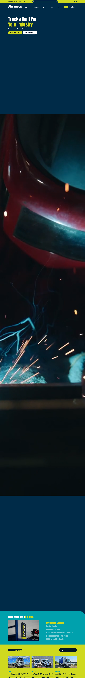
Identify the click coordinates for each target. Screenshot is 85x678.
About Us (58, 7)
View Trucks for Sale (30, 32)
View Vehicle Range (15, 32)
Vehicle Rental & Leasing (26, 7)
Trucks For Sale (45, 7)
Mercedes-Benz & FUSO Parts (57, 636)
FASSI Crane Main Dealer (55, 639)
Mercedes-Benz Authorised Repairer (59, 632)
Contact (66, 6)
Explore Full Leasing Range (68, 650)
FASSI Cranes (52, 7)
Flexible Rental (51, 626)
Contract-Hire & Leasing (56, 623)
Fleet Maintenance (36, 7)
